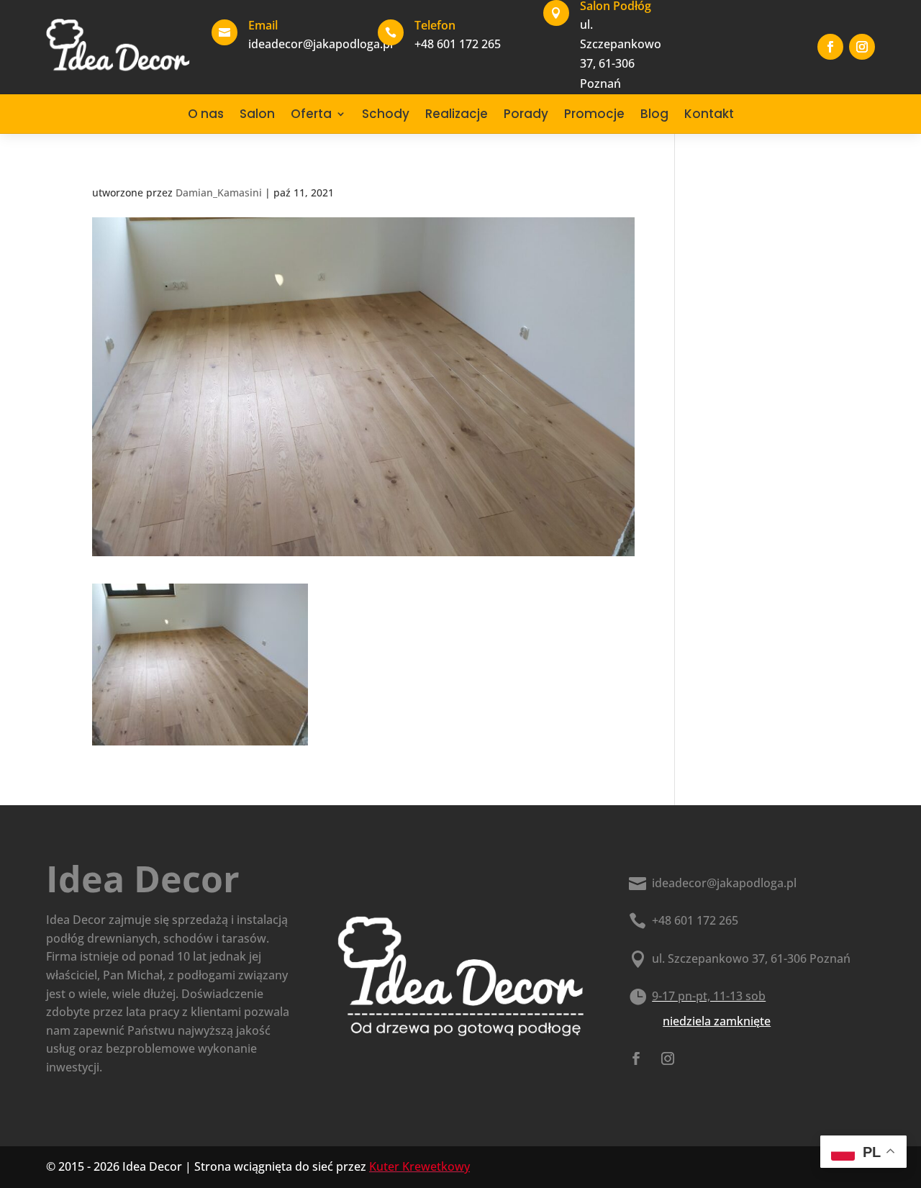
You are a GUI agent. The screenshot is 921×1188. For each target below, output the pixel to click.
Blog (654, 113)
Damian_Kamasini (219, 192)
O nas (206, 113)
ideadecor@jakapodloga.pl (724, 883)
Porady (526, 113)
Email (263, 25)
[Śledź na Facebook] (830, 47)
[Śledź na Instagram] (862, 47)
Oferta (311, 113)
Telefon (434, 25)
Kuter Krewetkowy (419, 1166)
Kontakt (709, 113)
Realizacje (456, 113)
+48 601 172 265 (695, 920)
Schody (385, 113)
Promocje (594, 113)
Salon (257, 113)
